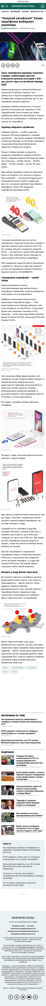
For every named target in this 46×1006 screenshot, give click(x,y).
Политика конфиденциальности (23, 928)
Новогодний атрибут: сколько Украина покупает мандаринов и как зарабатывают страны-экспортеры (30, 776)
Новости (5, 12)
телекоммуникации (17, 667)
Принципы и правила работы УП (23, 934)
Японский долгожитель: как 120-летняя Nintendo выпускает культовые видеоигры (21, 741)
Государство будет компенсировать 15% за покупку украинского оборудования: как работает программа (29, 760)
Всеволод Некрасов (9, 28)
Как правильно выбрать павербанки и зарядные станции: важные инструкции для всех (21, 721)
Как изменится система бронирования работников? (29, 814)
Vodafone (14, 672)
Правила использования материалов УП (23, 931)
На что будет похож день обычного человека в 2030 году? (19, 884)
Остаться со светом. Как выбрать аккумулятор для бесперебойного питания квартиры (23, 875)
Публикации (15, 12)
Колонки (25, 12)
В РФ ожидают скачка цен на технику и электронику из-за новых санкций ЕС (19, 732)
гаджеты (5, 667)
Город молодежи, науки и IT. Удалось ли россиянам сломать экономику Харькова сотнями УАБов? (30, 790)
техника (5, 672)
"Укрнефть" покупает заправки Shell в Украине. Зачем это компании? (28, 802)
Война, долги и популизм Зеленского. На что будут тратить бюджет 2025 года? (29, 828)
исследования (31, 667)
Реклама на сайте (18, 926)
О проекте (30, 926)
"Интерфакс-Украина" (26, 947)
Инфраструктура (36, 12)
